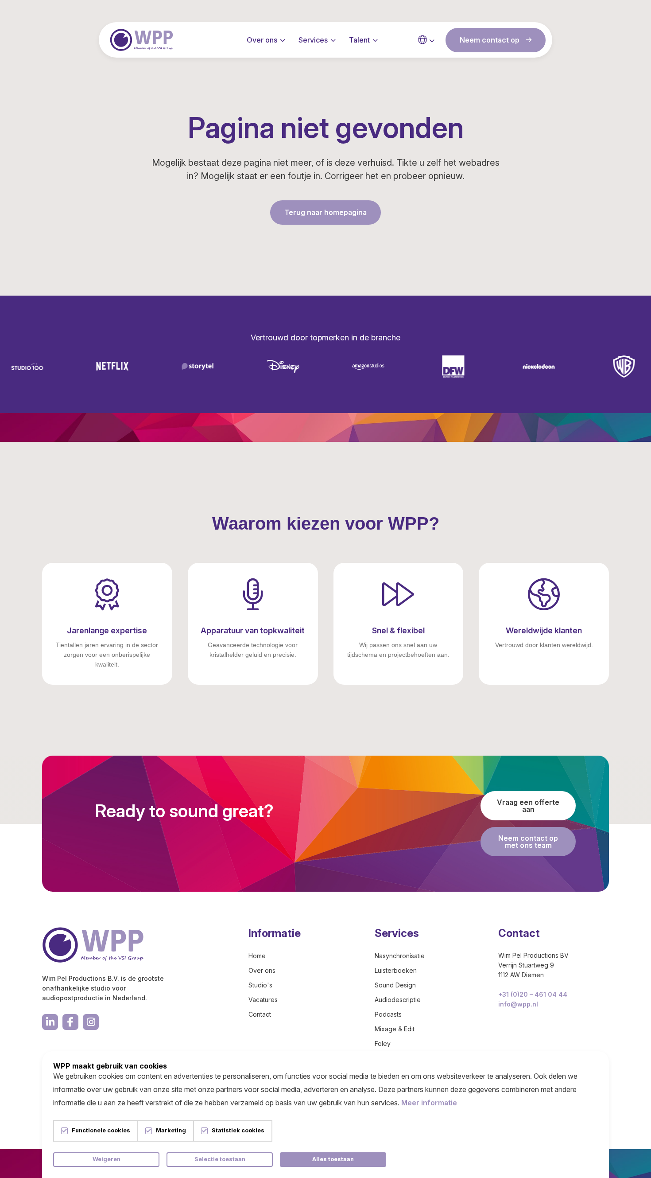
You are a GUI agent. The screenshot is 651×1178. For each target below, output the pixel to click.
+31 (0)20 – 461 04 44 (532, 994)
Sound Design (395, 985)
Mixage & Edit (395, 1029)
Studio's (260, 985)
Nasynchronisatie (400, 956)
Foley (383, 1043)
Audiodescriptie (398, 999)
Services (313, 39)
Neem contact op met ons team (528, 842)
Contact (259, 1014)
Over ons (262, 39)
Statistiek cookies (238, 1131)
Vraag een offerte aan (528, 806)
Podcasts (388, 1014)
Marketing (171, 1131)
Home (257, 956)
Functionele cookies (101, 1131)
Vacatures (263, 999)
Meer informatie (429, 1102)
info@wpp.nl (518, 1004)
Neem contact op (489, 39)
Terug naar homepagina (325, 212)
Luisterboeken (396, 970)
